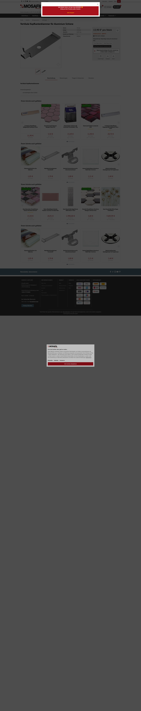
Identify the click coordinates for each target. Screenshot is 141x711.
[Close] (98, 4)
